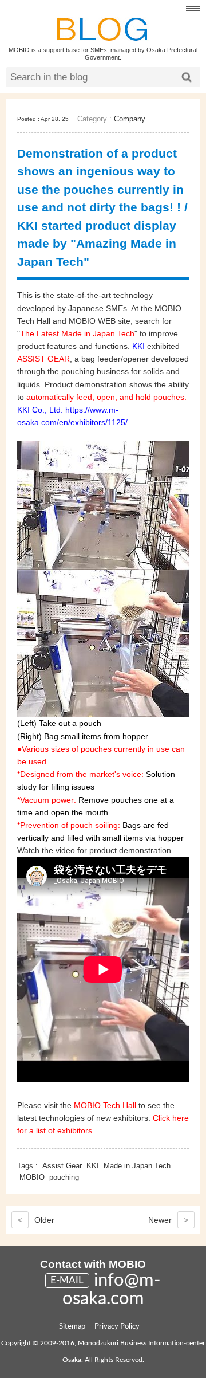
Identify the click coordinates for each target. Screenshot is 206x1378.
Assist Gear (62, 1165)
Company (129, 119)
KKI (92, 1165)
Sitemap (72, 1326)
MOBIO (32, 1177)
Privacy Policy (117, 1326)
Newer (168, 1219)
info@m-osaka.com (111, 1289)
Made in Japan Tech (137, 1165)
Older (36, 1219)
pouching (64, 1177)
